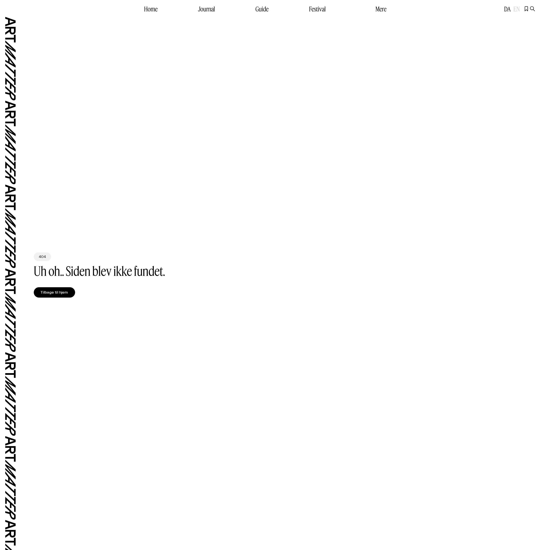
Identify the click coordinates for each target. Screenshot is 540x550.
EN (516, 9)
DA (508, 9)
